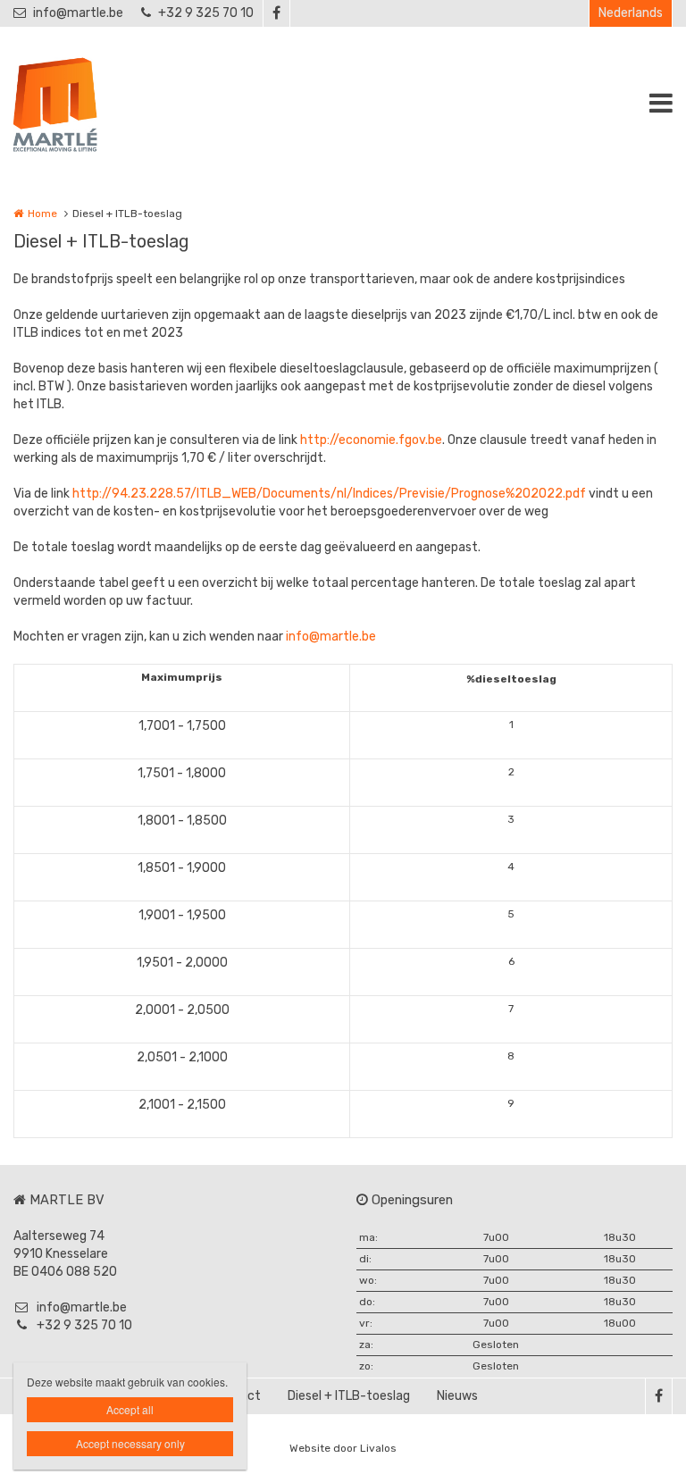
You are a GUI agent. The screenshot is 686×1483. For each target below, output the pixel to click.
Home (42, 213)
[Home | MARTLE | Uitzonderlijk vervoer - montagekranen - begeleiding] (82, 102)
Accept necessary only (130, 1443)
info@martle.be (78, 13)
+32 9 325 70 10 (206, 13)
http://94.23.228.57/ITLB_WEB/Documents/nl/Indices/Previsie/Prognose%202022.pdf (329, 493)
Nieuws (457, 1395)
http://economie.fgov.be (371, 440)
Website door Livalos (343, 1448)
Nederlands (630, 13)
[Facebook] (276, 13)
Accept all (130, 1409)
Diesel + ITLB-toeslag (349, 1395)
